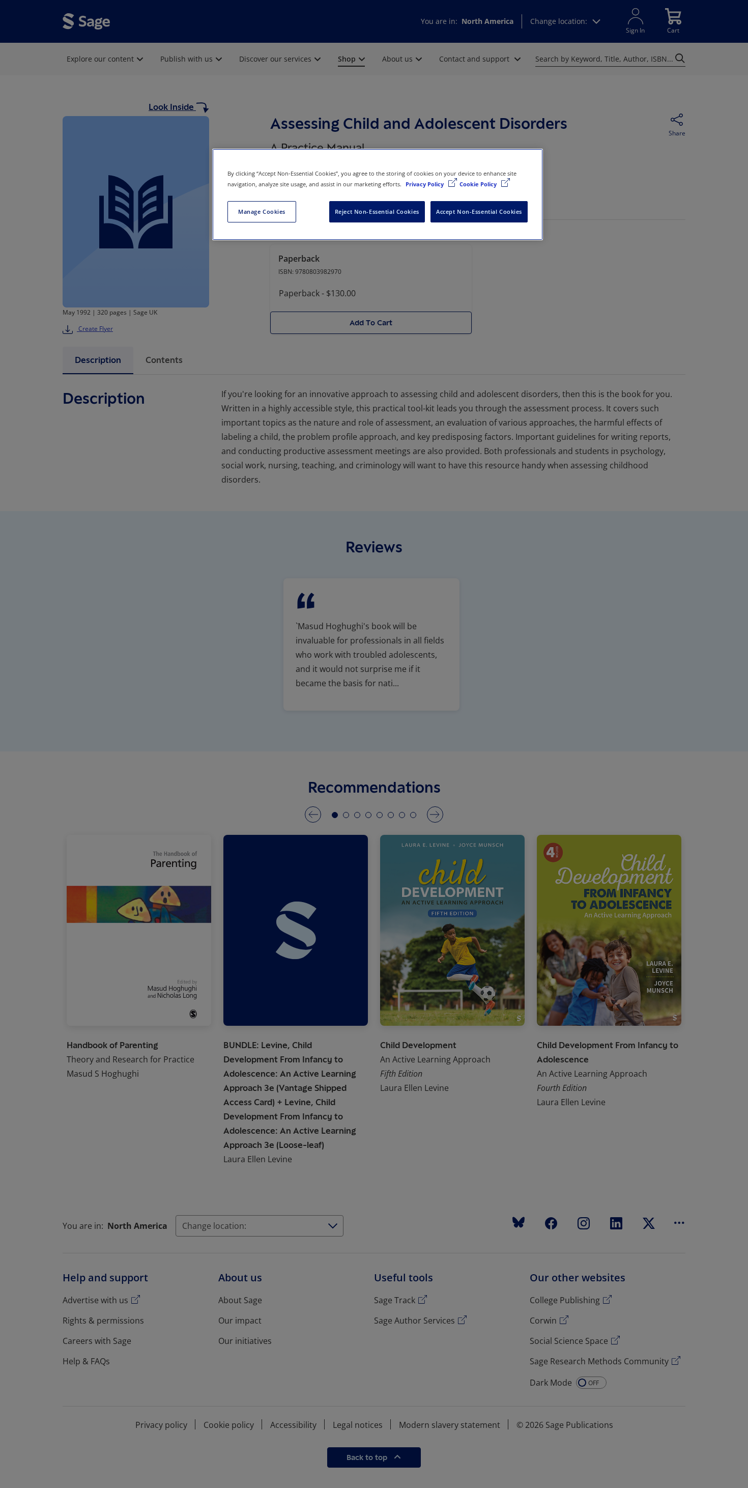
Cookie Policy (478, 184)
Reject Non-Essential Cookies (377, 211)
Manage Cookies (261, 211)
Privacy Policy (425, 184)
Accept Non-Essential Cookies (479, 211)
